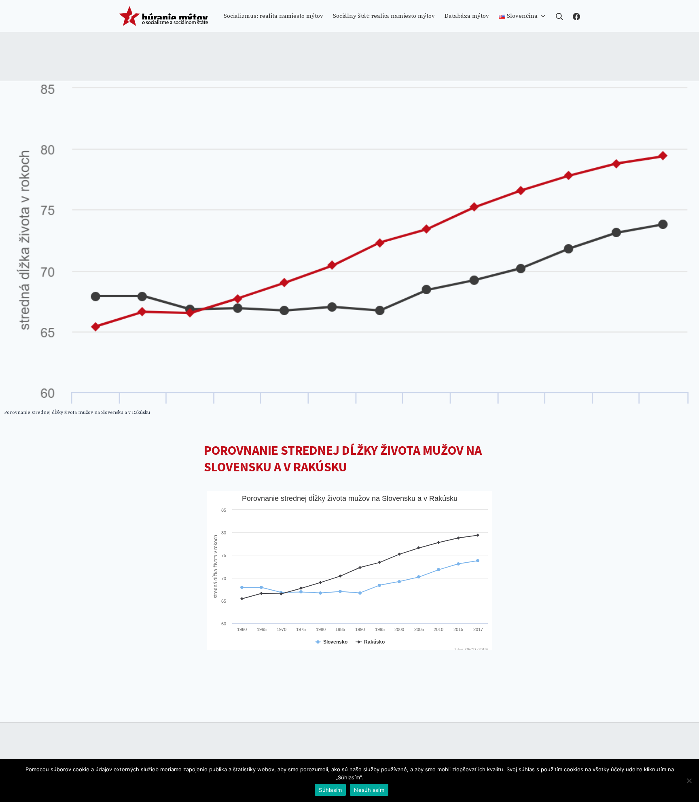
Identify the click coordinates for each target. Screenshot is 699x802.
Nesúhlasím (369, 790)
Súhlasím (330, 790)
